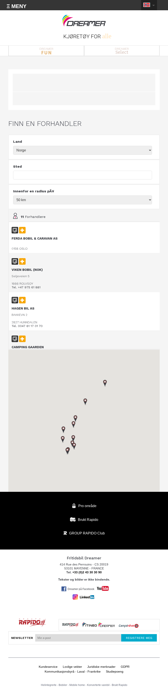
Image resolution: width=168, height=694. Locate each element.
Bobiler (63, 685)
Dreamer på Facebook (81, 589)
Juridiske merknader (101, 666)
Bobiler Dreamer (84, 21)
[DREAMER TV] (100, 587)
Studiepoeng (114, 671)
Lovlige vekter (72, 666)
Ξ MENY (16, 6)
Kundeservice (48, 666)
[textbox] (82, 175)
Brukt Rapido (119, 685)
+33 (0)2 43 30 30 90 (87, 572)
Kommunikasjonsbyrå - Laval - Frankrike (73, 671)
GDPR (125, 666)
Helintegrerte (48, 685)
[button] (74, 446)
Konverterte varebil (98, 685)
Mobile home (77, 685)
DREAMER (46, 48)
